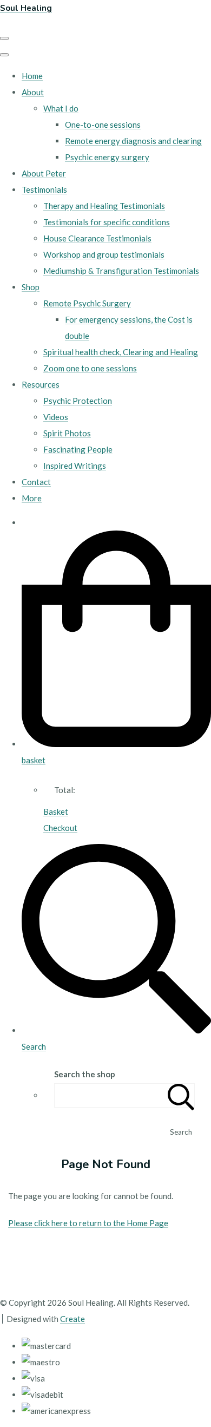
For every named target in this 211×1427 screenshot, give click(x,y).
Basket (55, 811)
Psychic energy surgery (107, 157)
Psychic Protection (77, 400)
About (33, 92)
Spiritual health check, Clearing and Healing (120, 352)
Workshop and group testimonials (103, 254)
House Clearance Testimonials (97, 238)
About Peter (44, 173)
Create (72, 1319)
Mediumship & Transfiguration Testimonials (121, 271)
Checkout (60, 828)
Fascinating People (78, 449)
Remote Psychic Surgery (87, 303)
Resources (41, 384)
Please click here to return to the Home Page (88, 1223)
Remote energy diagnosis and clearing (133, 141)
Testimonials (44, 189)
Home (32, 76)
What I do (60, 108)
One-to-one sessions (103, 124)
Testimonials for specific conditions (106, 222)
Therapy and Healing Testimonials (104, 206)
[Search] (181, 1095)
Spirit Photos (67, 433)
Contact (36, 482)
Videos (55, 417)
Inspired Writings (74, 465)
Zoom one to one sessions (90, 368)
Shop (30, 287)
